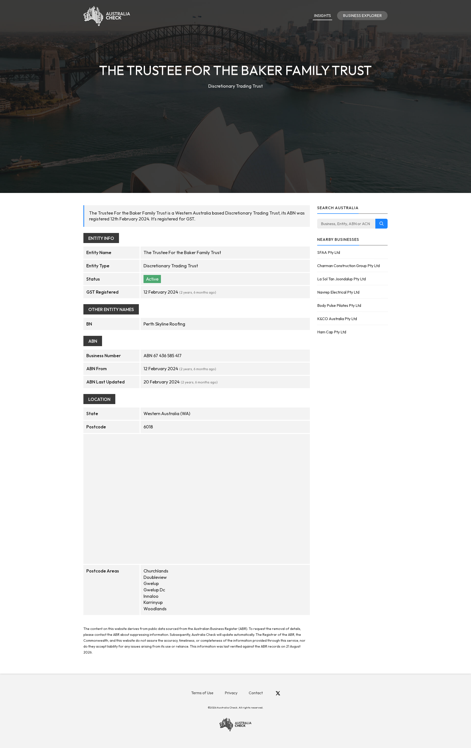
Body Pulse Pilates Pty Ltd (339, 305)
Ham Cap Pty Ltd (331, 331)
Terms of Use (202, 692)
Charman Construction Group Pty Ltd (348, 265)
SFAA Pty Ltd (328, 252)
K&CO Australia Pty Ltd (337, 318)
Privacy (231, 692)
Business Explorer (362, 15)
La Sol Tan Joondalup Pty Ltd (341, 278)
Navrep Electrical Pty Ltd (338, 292)
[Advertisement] (235, 126)
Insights (322, 15)
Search (381, 224)
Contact (256, 692)
